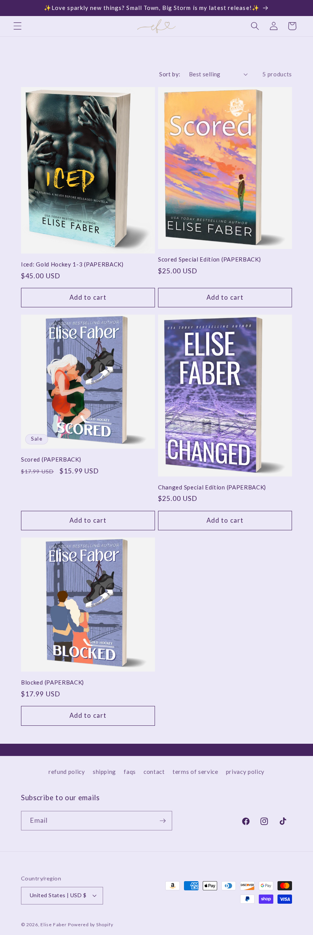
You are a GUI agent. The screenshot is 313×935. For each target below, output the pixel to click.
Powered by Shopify (90, 924)
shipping (104, 771)
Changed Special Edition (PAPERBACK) (212, 487)
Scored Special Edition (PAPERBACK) (209, 259)
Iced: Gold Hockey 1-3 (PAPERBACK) (72, 264)
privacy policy (245, 771)
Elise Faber (53, 924)
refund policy (66, 771)
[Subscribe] (162, 821)
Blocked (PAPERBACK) (52, 682)
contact (154, 771)
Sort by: (170, 74)
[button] (17, 26)
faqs (130, 771)
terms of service (195, 771)
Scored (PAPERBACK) (51, 459)
